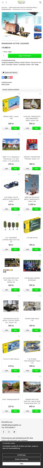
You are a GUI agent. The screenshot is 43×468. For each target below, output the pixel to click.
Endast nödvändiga (21, 459)
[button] (15, 128)
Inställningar (21, 455)
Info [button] (6, 128)
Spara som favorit (10, 72)
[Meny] (2, 2)
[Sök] (6, 2)
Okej (21, 464)
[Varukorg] (40, 2)
